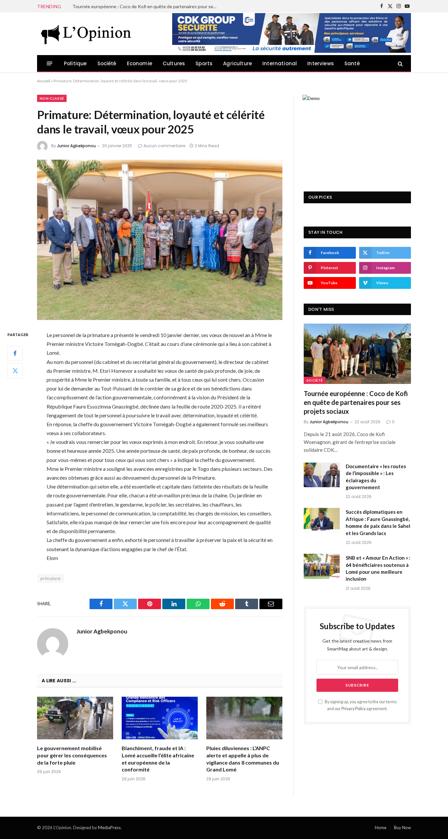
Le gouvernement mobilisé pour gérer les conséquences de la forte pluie (72, 755)
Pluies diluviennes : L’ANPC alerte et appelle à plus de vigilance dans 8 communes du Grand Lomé (242, 758)
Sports (204, 63)
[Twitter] (15, 370)
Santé (352, 63)
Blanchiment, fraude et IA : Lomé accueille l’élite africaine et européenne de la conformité (158, 758)
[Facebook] (15, 353)
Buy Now (402, 827)
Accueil (43, 80)
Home (380, 827)
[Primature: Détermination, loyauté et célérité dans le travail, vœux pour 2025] (159, 240)
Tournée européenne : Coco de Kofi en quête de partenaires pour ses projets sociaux (356, 402)
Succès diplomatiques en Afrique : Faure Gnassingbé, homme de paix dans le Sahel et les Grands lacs (378, 522)
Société (106, 63)
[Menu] (49, 63)
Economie (139, 63)
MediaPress (109, 827)
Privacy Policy (353, 708)
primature (50, 578)
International (279, 63)
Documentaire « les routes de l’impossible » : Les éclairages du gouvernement (146, 6)
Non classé (52, 98)
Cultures (174, 63)
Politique (75, 63)
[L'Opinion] (86, 34)
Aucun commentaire (164, 146)
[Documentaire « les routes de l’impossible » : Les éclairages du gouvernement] (322, 474)
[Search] (400, 63)
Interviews (320, 63)
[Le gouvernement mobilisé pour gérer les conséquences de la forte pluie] (75, 718)
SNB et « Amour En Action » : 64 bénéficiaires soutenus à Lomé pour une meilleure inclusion (378, 568)
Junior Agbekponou (76, 146)
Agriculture (237, 63)
